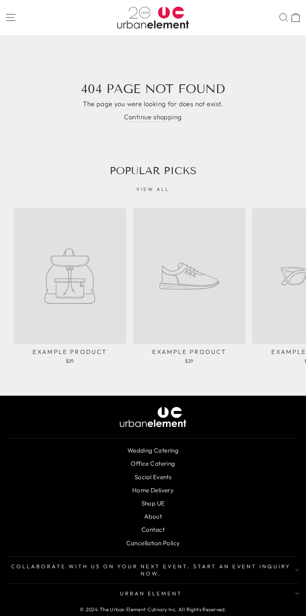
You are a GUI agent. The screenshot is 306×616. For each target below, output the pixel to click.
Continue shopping (153, 117)
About (153, 516)
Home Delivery (153, 490)
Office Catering (153, 463)
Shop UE (153, 503)
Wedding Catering (153, 450)
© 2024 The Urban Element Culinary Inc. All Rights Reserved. (153, 609)
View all (153, 189)
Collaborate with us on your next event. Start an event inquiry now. (151, 570)
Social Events (153, 477)
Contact (153, 529)
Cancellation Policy (153, 543)
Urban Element (151, 593)
